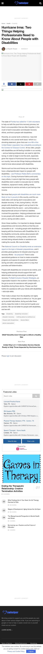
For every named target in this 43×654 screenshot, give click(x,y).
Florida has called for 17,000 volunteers (25, 121)
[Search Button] (40, 3)
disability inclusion (21, 314)
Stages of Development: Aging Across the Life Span (24, 509)
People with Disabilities (10, 320)
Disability (14, 23)
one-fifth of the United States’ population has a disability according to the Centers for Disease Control (21, 145)
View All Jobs (12, 441)
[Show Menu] (3, 3)
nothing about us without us (25, 317)
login (8, 356)
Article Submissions (21, 643)
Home (3, 23)
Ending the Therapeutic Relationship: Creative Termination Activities (13, 488)
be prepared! (19, 254)
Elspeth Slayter (12, 49)
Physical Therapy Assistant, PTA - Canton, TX (19, 421)
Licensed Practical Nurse (12, 401)
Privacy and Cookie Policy (15, 651)
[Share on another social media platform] (37, 84)
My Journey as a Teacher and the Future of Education (21, 526)
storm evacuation (8, 323)
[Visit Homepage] (21, 3)
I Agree (31, 651)
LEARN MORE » (7, 630)
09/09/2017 (24, 49)
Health (8, 23)
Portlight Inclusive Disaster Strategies (22, 278)
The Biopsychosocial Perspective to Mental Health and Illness (23, 517)
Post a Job (30, 441)
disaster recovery (8, 317)
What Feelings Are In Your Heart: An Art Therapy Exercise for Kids (23, 501)
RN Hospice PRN (9, 411)
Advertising (33, 643)
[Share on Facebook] (12, 84)
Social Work (25, 320)
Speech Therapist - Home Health (14, 430)
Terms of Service (7, 643)
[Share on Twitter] (20, 84)
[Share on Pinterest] (29, 84)
